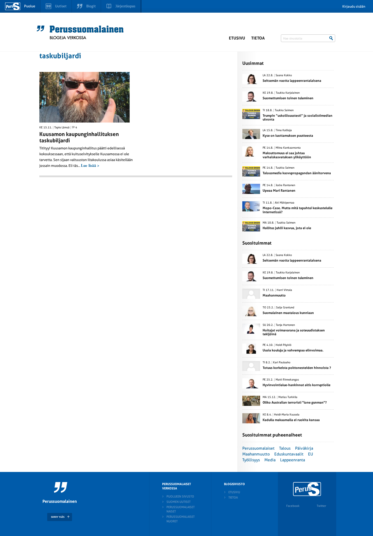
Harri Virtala (284, 290)
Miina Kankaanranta (288, 147)
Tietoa (258, 38)
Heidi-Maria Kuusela (286, 414)
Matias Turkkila (287, 397)
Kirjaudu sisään (353, 6)
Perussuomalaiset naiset (180, 509)
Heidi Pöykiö (283, 345)
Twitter (321, 506)
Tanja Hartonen (285, 325)
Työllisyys (251, 460)
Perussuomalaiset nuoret (180, 519)
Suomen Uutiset (178, 502)
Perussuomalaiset (258, 448)
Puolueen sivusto (180, 496)
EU (310, 454)
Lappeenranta (292, 460)
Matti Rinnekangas (287, 379)
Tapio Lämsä (62, 127)
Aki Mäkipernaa (284, 202)
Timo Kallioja (284, 130)
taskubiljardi (60, 56)
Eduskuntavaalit (288, 454)
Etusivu (237, 38)
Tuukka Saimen (284, 110)
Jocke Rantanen (285, 185)
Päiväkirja (304, 448)
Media (270, 460)
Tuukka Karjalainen (288, 92)
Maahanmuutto (256, 454)
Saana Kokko (284, 75)
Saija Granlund (285, 307)
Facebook (292, 506)
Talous (285, 448)
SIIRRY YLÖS (57, 517)
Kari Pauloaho (281, 362)
